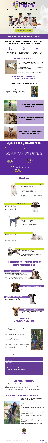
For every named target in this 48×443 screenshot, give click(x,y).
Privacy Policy (26, 440)
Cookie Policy (30, 440)
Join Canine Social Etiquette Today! (24, 30)
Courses (14, 440)
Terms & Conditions (21, 440)
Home (12, 440)
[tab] (24, 358)
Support (17, 440)
